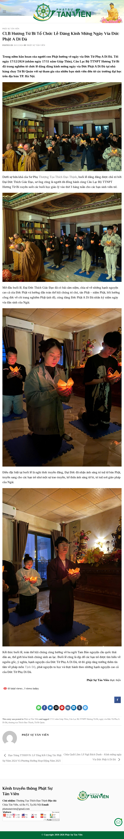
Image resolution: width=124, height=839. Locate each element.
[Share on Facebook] (117, 702)
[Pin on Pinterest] (62, 707)
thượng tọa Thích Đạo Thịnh (20, 722)
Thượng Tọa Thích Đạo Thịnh (58, 177)
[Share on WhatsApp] (38, 707)
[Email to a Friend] (56, 707)
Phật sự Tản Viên (10, 29)
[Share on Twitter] (50, 707)
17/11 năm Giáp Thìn (58, 719)
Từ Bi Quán (39, 722)
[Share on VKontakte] (68, 707)
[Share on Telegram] (85, 707)
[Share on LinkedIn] (73, 707)
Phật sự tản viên (36, 45)
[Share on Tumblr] (79, 707)
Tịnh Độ (30, 667)
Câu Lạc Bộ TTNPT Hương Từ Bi (83, 719)
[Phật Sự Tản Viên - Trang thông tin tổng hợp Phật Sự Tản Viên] (62, 11)
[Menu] (4, 11)
